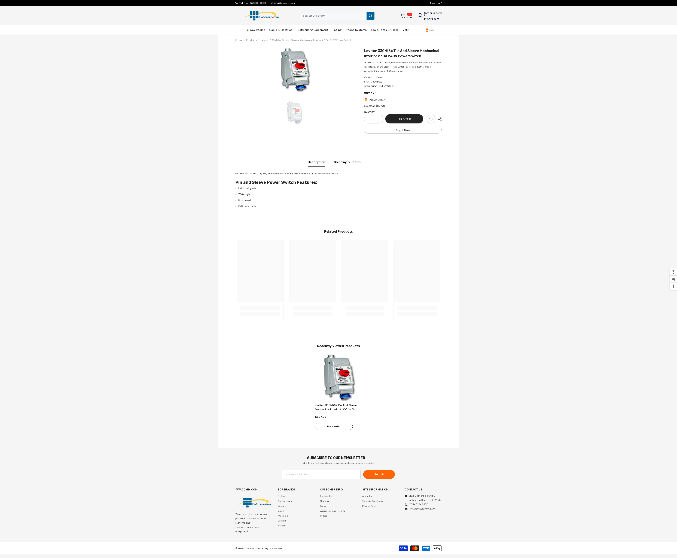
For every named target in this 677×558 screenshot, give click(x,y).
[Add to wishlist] (431, 119)
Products (251, 40)
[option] (294, 70)
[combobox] (333, 16)
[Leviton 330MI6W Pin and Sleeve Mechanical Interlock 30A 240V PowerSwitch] (338, 377)
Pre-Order (405, 119)
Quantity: (369, 111)
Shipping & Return (347, 162)
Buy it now (403, 130)
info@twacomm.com (284, 3)
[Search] (337, 16)
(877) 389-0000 (257, 3)
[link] (430, 30)
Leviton (379, 77)
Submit (379, 474)
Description (316, 162)
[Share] (438, 119)
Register (437, 13)
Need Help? (436, 3)
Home (238, 40)
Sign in (426, 14)
